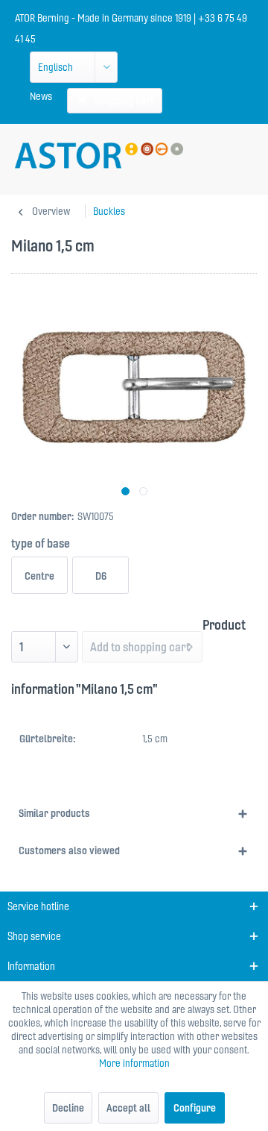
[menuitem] (41, 96)
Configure (194, 1108)
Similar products (54, 813)
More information (134, 1063)
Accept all (128, 1108)
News (41, 96)
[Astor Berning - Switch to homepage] (99, 155)
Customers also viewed (69, 850)
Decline (68, 1108)
